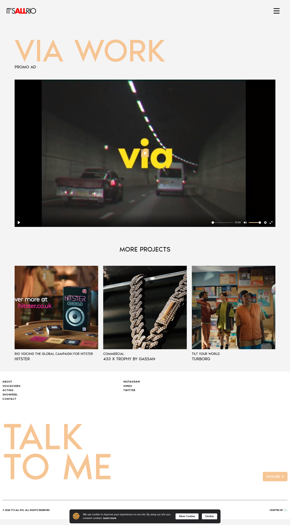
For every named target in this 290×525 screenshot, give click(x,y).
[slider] (222, 222)
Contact (9, 399)
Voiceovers (11, 386)
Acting (8, 390)
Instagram (131, 381)
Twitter (129, 390)
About (7, 381)
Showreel (10, 394)
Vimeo (127, 386)
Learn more (109, 518)
